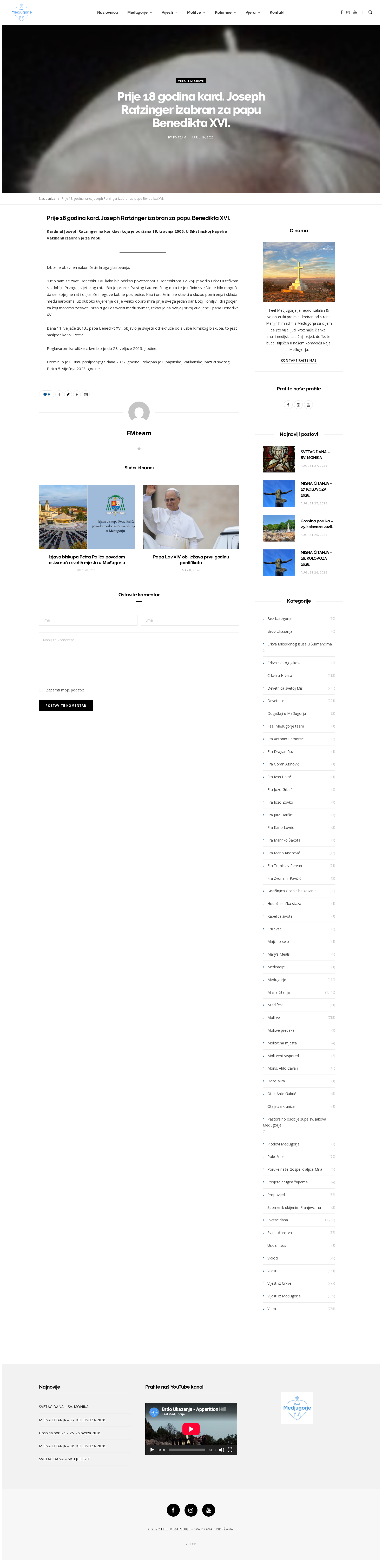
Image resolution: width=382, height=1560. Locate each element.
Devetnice (275, 700)
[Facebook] (173, 1510)
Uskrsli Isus (276, 1245)
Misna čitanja (278, 992)
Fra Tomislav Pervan (284, 865)
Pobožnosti (277, 1156)
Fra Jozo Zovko (280, 802)
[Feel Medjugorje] (21, 12)
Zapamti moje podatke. (65, 690)
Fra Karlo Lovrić (280, 827)
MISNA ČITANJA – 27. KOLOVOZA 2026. (316, 489)
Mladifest (275, 1004)
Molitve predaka (280, 1030)
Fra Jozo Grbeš (279, 789)
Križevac (274, 928)
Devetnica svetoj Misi (285, 688)
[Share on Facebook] (20, 233)
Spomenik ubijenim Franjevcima (294, 1207)
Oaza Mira (276, 1080)
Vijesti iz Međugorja (284, 1296)
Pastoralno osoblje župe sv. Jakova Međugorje (294, 1122)
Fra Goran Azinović (283, 764)
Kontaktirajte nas (299, 360)
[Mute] (221, 1449)
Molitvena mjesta (282, 1043)
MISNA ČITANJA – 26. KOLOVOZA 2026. (316, 558)
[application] (191, 1429)
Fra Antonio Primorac (285, 738)
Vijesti (167, 12)
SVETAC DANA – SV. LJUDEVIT (64, 1458)
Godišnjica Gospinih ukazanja (292, 890)
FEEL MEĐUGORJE (175, 1529)
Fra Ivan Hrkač (279, 776)
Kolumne (223, 12)
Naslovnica (107, 12)
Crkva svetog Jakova (284, 662)
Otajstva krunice (281, 1106)
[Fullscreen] (230, 1449)
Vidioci (272, 1258)
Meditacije (276, 966)
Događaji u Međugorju (286, 713)
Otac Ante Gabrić (281, 1093)
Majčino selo (278, 941)
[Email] (20, 273)
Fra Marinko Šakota (283, 840)
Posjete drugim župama (287, 1181)
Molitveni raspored (283, 1055)
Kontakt (277, 12)
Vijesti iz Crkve (191, 81)
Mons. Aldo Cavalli (282, 1068)
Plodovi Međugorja (283, 1144)
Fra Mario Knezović (283, 852)
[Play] (152, 1449)
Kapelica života (280, 916)
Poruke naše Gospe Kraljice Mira (294, 1169)
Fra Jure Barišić (280, 814)
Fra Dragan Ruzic (281, 751)
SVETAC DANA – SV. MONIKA (64, 1406)
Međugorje (137, 12)
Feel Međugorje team (285, 726)
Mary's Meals (278, 954)
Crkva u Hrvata (279, 675)
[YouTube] (208, 1510)
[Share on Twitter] (20, 246)
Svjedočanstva (279, 1232)
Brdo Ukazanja (279, 631)
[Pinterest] (20, 259)
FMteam (179, 137)
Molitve (194, 12)
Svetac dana (277, 1219)
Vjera (251, 12)
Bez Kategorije (279, 618)
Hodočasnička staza (284, 903)
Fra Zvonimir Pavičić (284, 878)
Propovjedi (276, 1194)
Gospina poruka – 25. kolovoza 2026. (70, 1432)
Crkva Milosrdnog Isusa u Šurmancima (299, 644)
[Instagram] (191, 1510)
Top (192, 1544)
